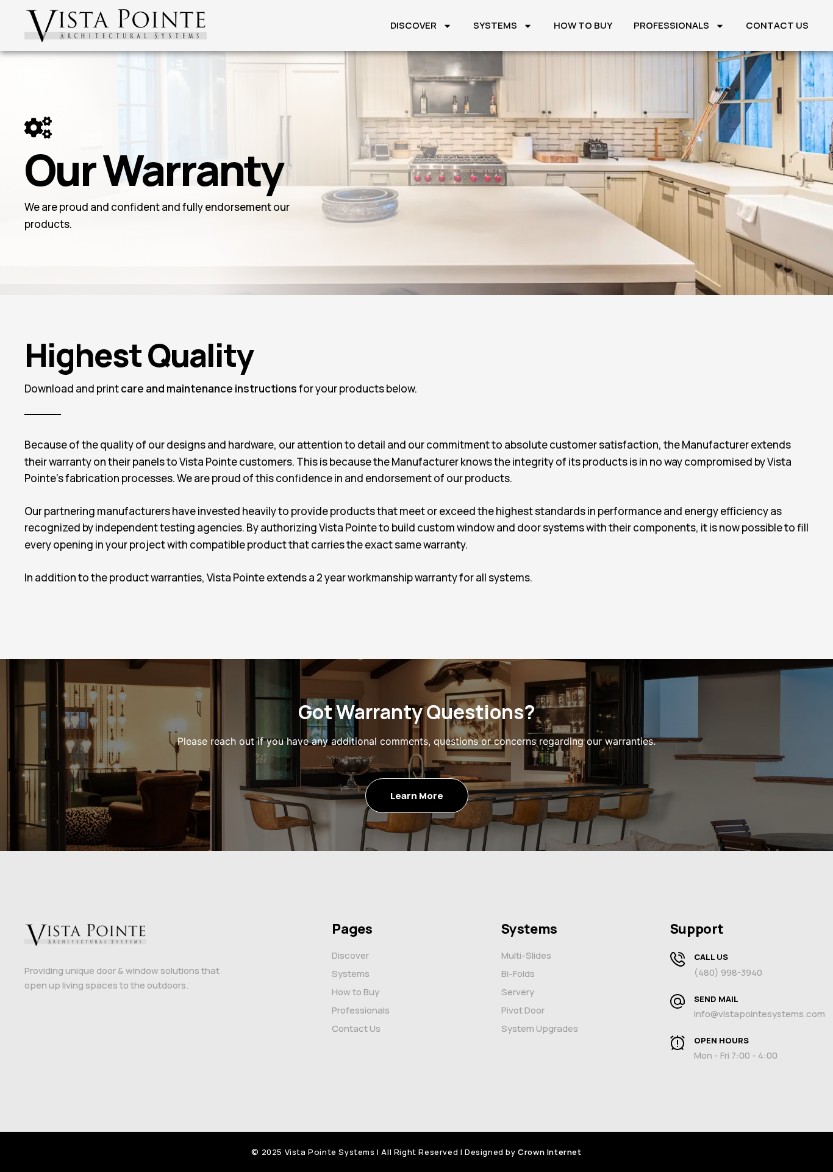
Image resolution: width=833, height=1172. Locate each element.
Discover (413, 25)
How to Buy (583, 25)
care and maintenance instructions (209, 389)
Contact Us (777, 25)
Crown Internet (549, 1151)
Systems (495, 25)
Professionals (671, 25)
